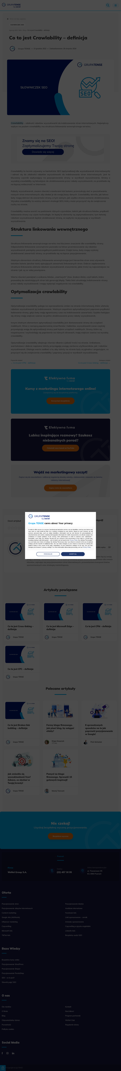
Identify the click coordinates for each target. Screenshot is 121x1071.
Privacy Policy (74, 540)
